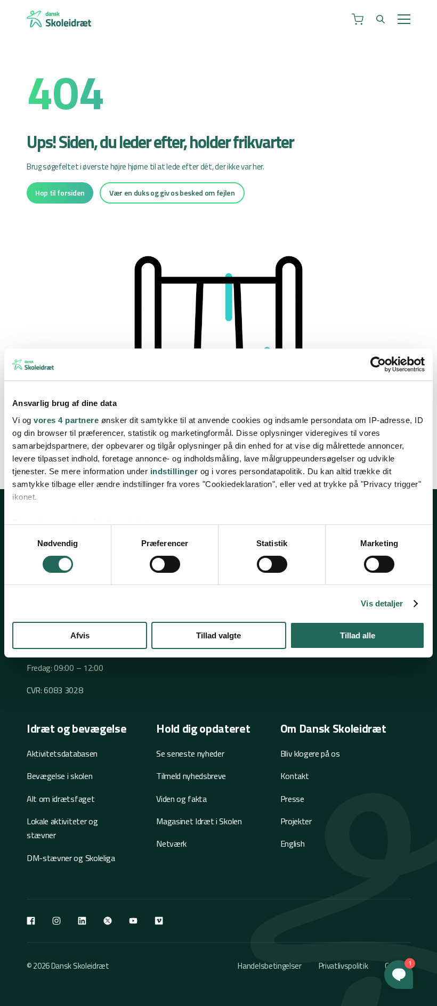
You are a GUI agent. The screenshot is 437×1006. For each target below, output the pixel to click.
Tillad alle (357, 635)
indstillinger (174, 470)
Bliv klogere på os (310, 753)
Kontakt (294, 775)
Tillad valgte (218, 635)
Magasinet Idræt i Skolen (198, 821)
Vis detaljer (382, 603)
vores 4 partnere (66, 419)
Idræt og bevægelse (76, 728)
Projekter (296, 821)
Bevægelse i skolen (59, 775)
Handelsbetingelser (269, 966)
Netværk (171, 843)
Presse (292, 798)
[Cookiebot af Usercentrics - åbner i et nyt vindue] (378, 364)
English (292, 843)
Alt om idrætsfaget (60, 798)
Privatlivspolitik (343, 966)
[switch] (165, 564)
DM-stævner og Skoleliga (71, 857)
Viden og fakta (181, 798)
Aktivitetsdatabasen (62, 753)
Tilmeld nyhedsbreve (191, 775)
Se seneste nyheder (190, 753)
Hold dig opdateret (203, 728)
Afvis (80, 635)
